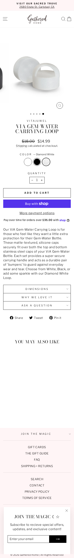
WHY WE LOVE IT (37, 297)
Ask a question (37, 305)
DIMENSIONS (37, 288)
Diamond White (46, 162)
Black (37, 162)
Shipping (21, 145)
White (28, 162)
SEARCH (37, 479)
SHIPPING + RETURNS (37, 466)
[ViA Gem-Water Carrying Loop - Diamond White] (20, 415)
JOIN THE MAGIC (36, 433)
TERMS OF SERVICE (37, 498)
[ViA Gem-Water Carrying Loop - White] (11, 415)
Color (37, 154)
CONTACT (37, 485)
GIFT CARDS (37, 447)
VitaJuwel (37, 120)
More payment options (37, 213)
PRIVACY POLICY (37, 491)
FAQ (37, 459)
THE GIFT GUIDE (37, 453)
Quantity (37, 173)
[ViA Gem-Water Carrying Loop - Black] (16, 415)
